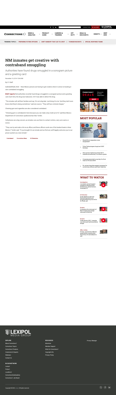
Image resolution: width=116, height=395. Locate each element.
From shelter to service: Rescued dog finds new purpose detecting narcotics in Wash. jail (88, 199)
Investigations (84, 182)
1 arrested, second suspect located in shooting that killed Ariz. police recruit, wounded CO (88, 186)
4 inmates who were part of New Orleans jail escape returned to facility (88, 210)
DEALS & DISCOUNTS (84, 34)
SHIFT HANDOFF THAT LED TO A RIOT (53, 42)
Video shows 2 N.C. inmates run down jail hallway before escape (89, 222)
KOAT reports (10, 94)
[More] (39, 34)
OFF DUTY (73, 34)
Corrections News (22, 138)
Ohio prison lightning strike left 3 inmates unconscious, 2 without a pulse (94, 153)
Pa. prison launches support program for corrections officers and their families (95, 166)
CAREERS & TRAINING (59, 34)
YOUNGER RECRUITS (75, 42)
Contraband (10, 138)
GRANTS (97, 34)
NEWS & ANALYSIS (31, 34)
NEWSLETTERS (86, 27)
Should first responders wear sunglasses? (91, 140)
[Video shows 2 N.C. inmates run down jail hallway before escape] (103, 220)
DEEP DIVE (105, 34)
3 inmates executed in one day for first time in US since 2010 (94, 160)
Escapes (82, 207)
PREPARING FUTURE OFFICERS (28, 42)
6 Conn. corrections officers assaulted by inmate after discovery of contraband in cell (88, 234)
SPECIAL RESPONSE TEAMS (94, 42)
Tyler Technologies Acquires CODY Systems (93, 147)
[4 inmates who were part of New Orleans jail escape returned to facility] (103, 209)
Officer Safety (83, 230)
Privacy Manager (92, 340)
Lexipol (17, 388)
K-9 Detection (34, 138)
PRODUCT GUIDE (45, 34)
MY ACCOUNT (95, 27)
